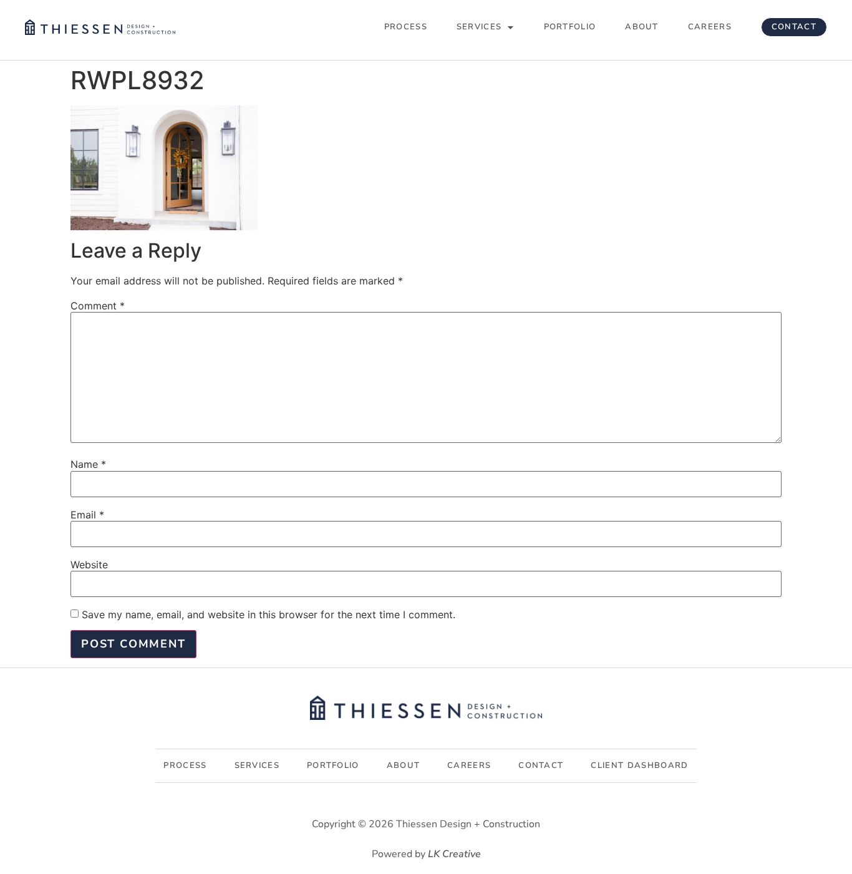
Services (479, 26)
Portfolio (570, 26)
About (642, 26)
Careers (710, 26)
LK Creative (454, 854)
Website (89, 565)
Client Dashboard (639, 765)
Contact (794, 26)
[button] (486, 27)
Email (87, 515)
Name (88, 464)
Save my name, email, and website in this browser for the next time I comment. (268, 614)
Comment (97, 306)
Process (405, 26)
